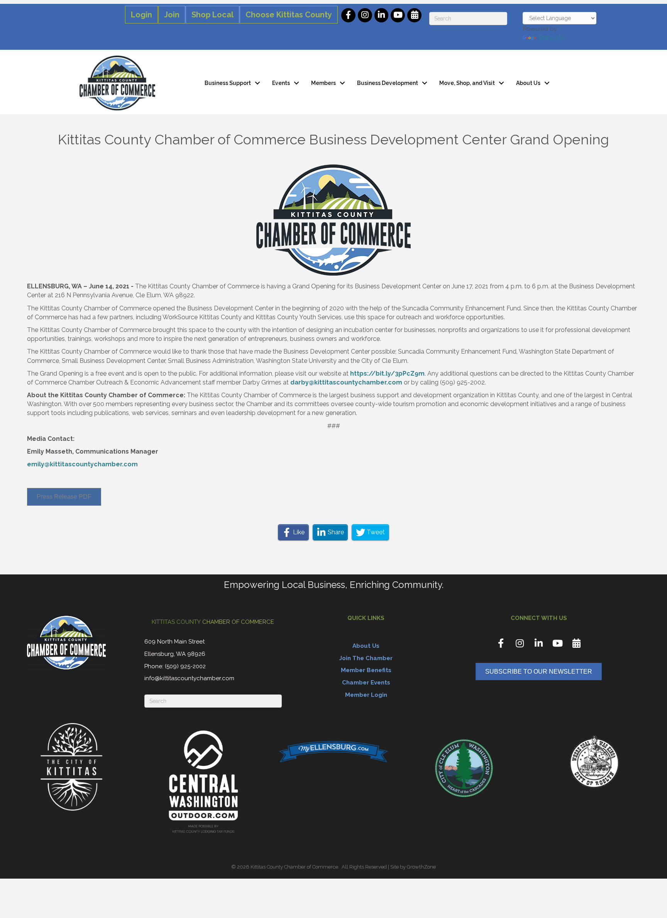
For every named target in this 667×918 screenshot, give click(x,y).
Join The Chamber (366, 658)
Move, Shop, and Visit (467, 83)
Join (171, 14)
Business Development (387, 83)
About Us (528, 83)
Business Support (228, 83)
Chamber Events (366, 682)
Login (141, 14)
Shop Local (212, 14)
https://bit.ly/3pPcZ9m (387, 373)
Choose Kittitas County (288, 14)
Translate (551, 37)
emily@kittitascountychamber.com (82, 464)
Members (323, 83)
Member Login (366, 694)
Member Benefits (366, 670)
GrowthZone (421, 867)
